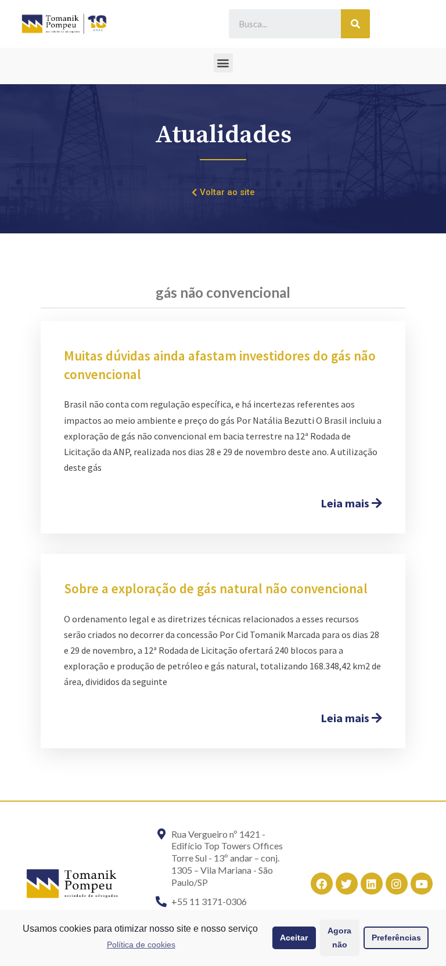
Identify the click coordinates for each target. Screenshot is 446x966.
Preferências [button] (396, 937)
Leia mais (346, 503)
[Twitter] (347, 884)
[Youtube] (422, 884)
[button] (223, 63)
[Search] (355, 23)
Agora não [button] (339, 937)
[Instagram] (397, 884)
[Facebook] (322, 884)
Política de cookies (141, 944)
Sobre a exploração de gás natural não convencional (216, 588)
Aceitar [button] (294, 937)
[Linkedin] (372, 884)
